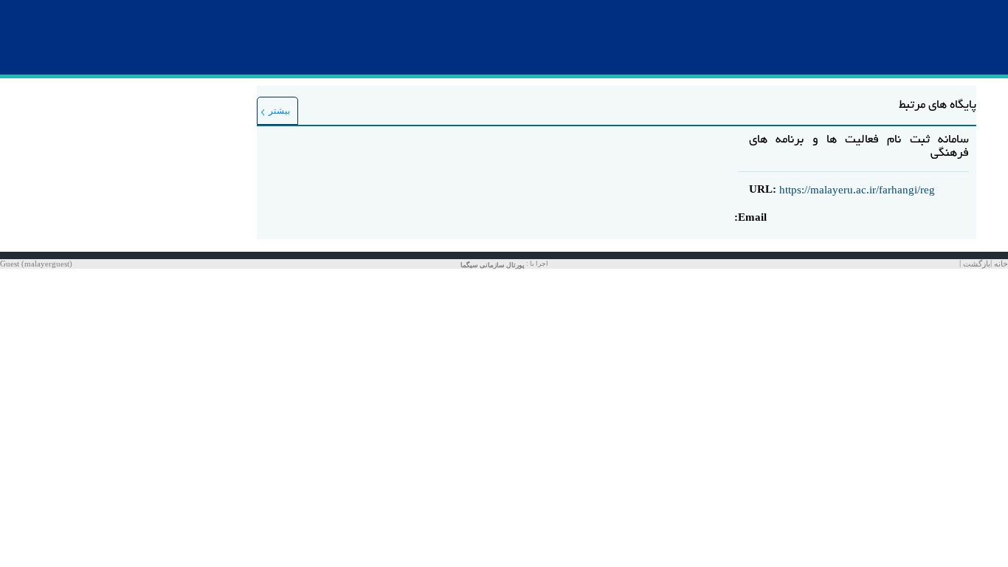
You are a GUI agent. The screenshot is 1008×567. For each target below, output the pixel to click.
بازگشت (976, 264)
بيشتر (279, 111)
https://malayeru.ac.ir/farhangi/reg (857, 190)
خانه (1001, 264)
